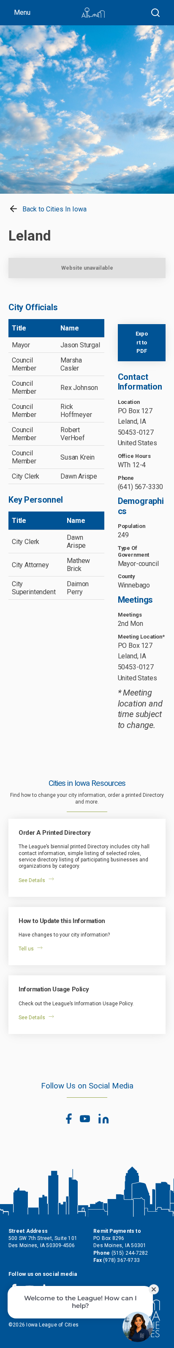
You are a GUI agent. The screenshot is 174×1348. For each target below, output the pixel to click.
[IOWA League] (93, 13)
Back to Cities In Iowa (54, 209)
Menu (22, 12)
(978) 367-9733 (121, 1260)
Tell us (26, 949)
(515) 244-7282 (129, 1253)
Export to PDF (142, 342)
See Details (32, 880)
